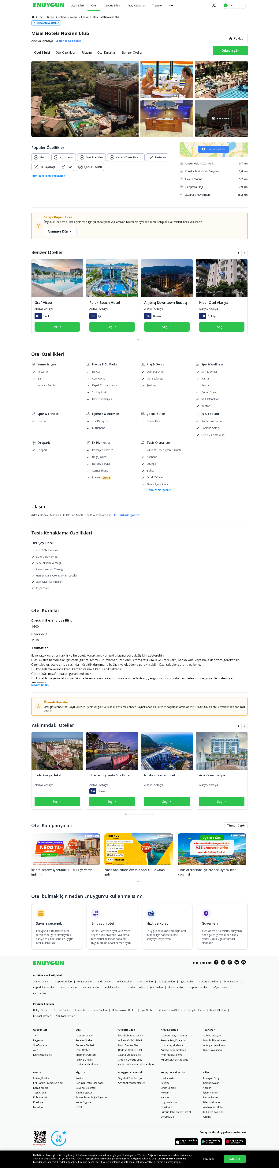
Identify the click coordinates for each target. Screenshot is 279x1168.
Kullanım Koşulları (213, 1112)
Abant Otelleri (231, 981)
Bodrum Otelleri (85, 1045)
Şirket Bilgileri (168, 1087)
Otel (78, 1029)
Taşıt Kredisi (40, 1092)
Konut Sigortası (84, 1102)
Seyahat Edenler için (130, 1078)
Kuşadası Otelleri (135, 987)
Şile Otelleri (156, 987)
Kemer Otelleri (85, 981)
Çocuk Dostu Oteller (170, 1010)
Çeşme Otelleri (63, 981)
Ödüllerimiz (167, 1107)
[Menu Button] (171, 5)
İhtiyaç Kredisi (41, 1078)
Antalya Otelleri (84, 1040)
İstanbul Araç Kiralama (174, 1035)
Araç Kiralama (169, 1029)
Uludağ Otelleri (166, 981)
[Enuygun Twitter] (230, 963)
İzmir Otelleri (83, 1050)
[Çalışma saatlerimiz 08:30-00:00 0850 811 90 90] (214, 4)
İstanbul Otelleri (85, 1035)
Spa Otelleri (147, 1010)
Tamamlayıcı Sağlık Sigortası (92, 1097)
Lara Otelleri (40, 993)
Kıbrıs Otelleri (145, 981)
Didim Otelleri (124, 981)
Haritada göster (216, 149)
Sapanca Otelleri (198, 987)
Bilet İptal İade (211, 1102)
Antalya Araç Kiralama (173, 1050)
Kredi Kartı (39, 1102)
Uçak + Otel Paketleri (87, 1064)
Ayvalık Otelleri (91, 987)
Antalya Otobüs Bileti (130, 1059)
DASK (79, 1107)
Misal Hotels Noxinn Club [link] (106, 17)
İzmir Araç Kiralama (172, 1045)
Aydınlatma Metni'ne (173, 1158)
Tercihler (208, 1159)
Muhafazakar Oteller (124, 1010)
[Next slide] (245, 253)
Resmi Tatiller (211, 1097)
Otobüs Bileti (127, 1029)
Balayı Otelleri (41, 1010)
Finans (37, 1072)
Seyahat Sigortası (86, 1087)
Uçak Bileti (40, 1029)
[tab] (42, 52)
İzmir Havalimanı (212, 1050)
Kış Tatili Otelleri (42, 1016)
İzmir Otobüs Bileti (128, 1045)
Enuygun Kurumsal (130, 1072)
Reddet (61, 1162)
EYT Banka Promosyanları (48, 1083)
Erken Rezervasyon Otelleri (91, 1010)
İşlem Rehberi (211, 1092)
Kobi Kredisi (40, 1097)
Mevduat (38, 1107)
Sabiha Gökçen (212, 1035)
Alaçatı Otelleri (176, 987)
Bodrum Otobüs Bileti (130, 1050)
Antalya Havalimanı (214, 1045)
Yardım (207, 1087)
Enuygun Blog (211, 1078)
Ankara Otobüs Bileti (130, 1040)
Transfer (209, 1029)
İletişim (165, 1083)
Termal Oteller (62, 1010)
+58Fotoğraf (224, 118)
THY (35, 1035)
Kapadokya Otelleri (44, 987)
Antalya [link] (62, 17)
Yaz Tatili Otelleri (65, 1016)
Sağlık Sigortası (84, 1092)
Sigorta (80, 1072)
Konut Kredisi (41, 1087)
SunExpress (40, 1045)
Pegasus (38, 1040)
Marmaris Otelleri (86, 1054)
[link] (33, 17)
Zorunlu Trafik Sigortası (89, 1083)
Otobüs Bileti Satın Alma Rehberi (136, 1064)
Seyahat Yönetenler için (132, 1083)
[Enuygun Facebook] (216, 963)
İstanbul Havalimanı (214, 1040)
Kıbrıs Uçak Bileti (42, 1054)
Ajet (35, 1050)
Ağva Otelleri (187, 981)
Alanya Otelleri (41, 981)
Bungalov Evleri (196, 1010)
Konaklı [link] (85, 17)
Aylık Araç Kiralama (172, 1054)
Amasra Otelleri (69, 987)
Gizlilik (207, 1116)
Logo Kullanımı (169, 1102)
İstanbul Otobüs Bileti (130, 1035)
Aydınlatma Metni (213, 1107)
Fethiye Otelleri (84, 1059)
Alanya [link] (73, 17)
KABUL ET (234, 1159)
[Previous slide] (239, 253)
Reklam (165, 1092)
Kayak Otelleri (218, 1010)
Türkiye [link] (51, 17)
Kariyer (165, 1097)
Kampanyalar (211, 1083)
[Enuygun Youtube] (243, 963)
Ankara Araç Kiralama (173, 1040)
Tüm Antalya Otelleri (48, 23)
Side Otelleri (105, 981)
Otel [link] (41, 17)
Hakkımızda (167, 1078)
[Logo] (48, 5)
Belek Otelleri (113, 987)
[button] (139, 99)
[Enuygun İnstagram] (223, 963)
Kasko (79, 1078)
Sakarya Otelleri (208, 981)
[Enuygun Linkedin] (236, 963)
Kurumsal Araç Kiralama (174, 1059)
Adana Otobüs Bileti (129, 1054)
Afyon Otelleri (221, 987)
